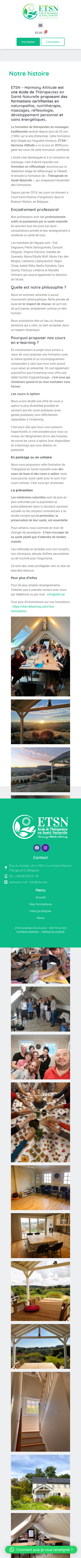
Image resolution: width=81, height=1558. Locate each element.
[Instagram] (45, 848)
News (40, 918)
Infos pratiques (40, 911)
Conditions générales (27, 931)
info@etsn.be (56, 594)
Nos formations (40, 904)
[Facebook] (37, 848)
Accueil (40, 897)
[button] (40, 25)
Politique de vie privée (53, 931)
